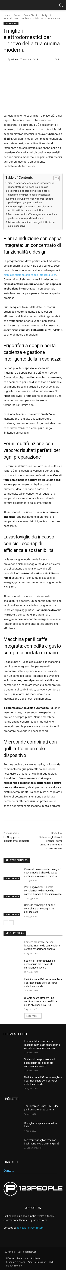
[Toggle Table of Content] (55, 178)
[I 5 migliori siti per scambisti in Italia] (12, 1128)
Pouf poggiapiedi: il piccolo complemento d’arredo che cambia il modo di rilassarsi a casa (43, 890)
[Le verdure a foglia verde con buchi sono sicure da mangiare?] (12, 1144)
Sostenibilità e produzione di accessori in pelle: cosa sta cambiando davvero (39, 964)
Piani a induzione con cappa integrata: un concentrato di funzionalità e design (31, 185)
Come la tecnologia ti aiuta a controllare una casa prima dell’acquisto (39, 908)
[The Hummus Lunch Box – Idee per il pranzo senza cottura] (12, 1110)
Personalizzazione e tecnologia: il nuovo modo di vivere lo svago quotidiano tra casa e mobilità (42, 873)
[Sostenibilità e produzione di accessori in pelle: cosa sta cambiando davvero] (12, 965)
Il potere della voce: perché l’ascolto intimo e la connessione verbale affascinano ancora (42, 945)
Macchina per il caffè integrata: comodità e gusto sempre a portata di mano (32, 216)
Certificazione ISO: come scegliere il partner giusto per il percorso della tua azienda (43, 983)
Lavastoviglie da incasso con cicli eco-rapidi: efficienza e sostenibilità (30, 208)
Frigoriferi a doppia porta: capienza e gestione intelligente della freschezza (29, 192)
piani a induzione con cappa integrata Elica (30, 274)
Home (7, 15)
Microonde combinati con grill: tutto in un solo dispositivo (31, 224)
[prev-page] (6, 922)
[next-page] (11, 922)
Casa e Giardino (31, 15)
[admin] (6, 59)
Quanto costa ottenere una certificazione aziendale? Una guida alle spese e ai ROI (40, 1001)
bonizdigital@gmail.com (30, 1227)
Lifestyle (16, 15)
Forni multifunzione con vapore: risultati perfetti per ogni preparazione (30, 200)
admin (14, 59)
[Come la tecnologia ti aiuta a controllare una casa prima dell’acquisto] (12, 909)
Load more (31, 1015)
